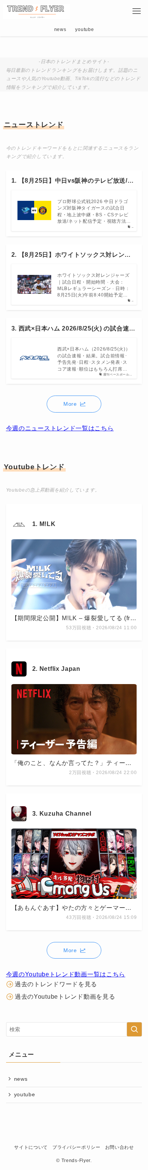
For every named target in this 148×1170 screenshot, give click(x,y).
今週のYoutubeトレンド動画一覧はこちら (65, 974)
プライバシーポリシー (76, 1147)
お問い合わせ (119, 1147)
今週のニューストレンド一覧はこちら (60, 428)
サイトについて (31, 1147)
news (21, 1079)
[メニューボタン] (136, 11)
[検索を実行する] (134, 1029)
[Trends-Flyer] (37, 11)
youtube (24, 1094)
